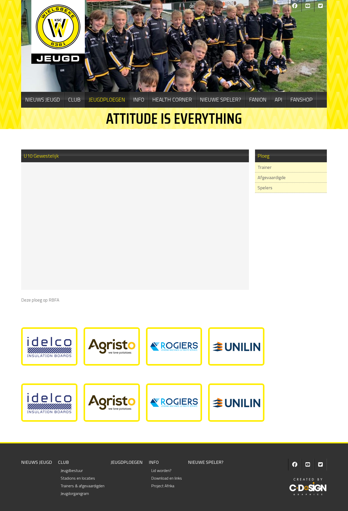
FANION (257, 99)
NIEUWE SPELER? (220, 99)
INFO (138, 99)
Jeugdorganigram (75, 493)
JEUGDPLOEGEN (107, 99)
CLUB (74, 99)
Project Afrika (162, 485)
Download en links (166, 478)
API (278, 99)
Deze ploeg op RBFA (40, 299)
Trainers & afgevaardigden (82, 485)
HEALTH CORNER (172, 99)
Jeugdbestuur (72, 470)
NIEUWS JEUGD (42, 99)
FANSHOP (301, 99)
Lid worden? (161, 470)
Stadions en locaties (78, 478)
